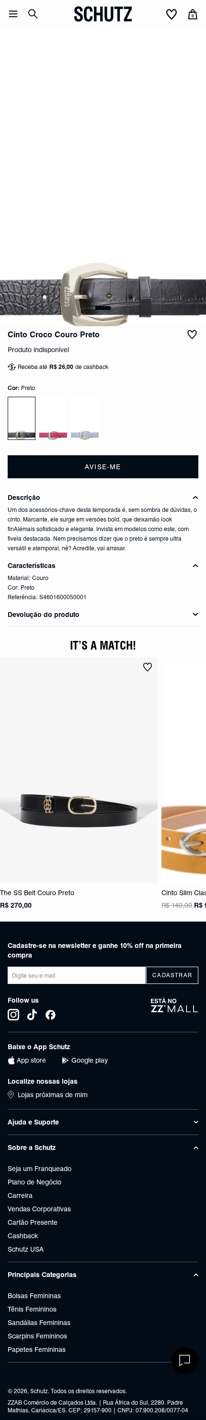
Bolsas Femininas (34, 1296)
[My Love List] (171, 15)
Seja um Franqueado (39, 1168)
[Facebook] (50, 1014)
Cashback (23, 1236)
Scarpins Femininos (37, 1336)
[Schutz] (103, 14)
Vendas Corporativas (39, 1209)
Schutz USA (26, 1249)
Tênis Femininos (32, 1309)
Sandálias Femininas (39, 1322)
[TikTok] (32, 1014)
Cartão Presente (32, 1222)
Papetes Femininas (37, 1349)
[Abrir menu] (13, 14)
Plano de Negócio (34, 1182)
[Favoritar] (192, 335)
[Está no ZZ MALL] (174, 1008)
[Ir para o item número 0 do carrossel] (103, 308)
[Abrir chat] (185, 1360)
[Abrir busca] (33, 14)
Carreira (20, 1195)
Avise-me (103, 467)
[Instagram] (13, 1014)
